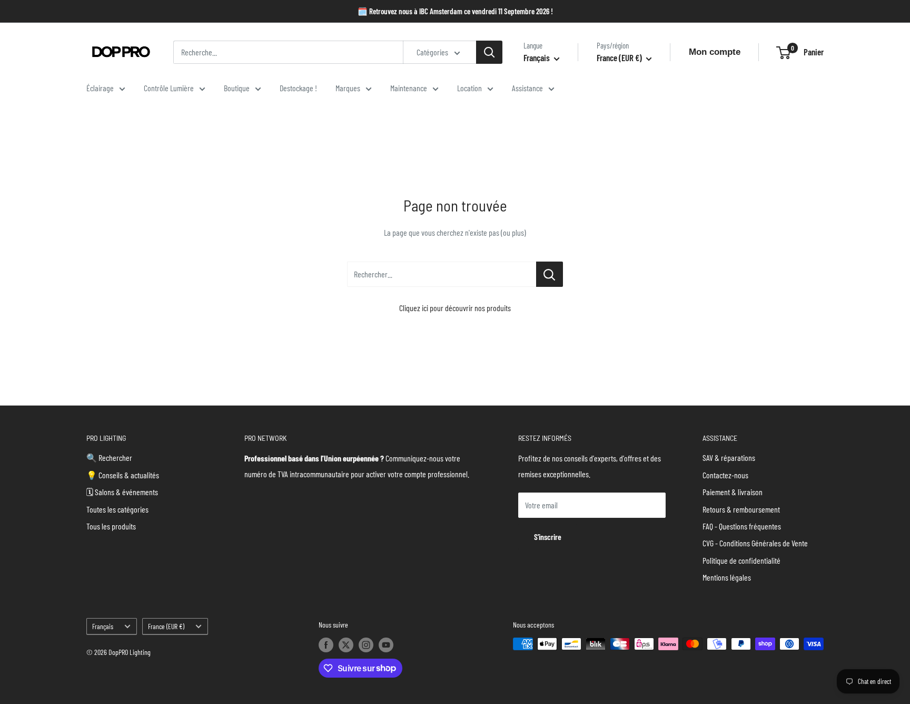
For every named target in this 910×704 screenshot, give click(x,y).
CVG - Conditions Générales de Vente (755, 543)
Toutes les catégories (117, 509)
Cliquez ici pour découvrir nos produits (455, 308)
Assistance (527, 88)
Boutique (237, 88)
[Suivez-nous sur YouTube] (386, 645)
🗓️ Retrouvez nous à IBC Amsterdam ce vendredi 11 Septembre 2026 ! (455, 11)
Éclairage (100, 88)
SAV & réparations (729, 457)
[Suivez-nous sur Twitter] (346, 645)
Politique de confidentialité (741, 560)
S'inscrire (547, 537)
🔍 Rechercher (109, 457)
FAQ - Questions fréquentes (742, 526)
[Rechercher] (489, 52)
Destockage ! (298, 88)
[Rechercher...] (549, 274)
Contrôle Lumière (169, 88)
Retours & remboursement (741, 509)
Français (102, 626)
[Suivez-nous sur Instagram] (366, 645)
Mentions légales (727, 577)
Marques (347, 88)
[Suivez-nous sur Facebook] (326, 645)
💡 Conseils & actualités (122, 475)
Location (469, 88)
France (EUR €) (166, 626)
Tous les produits (111, 526)
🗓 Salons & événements (122, 492)
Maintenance (408, 88)
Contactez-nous (725, 475)
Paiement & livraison (733, 492)
